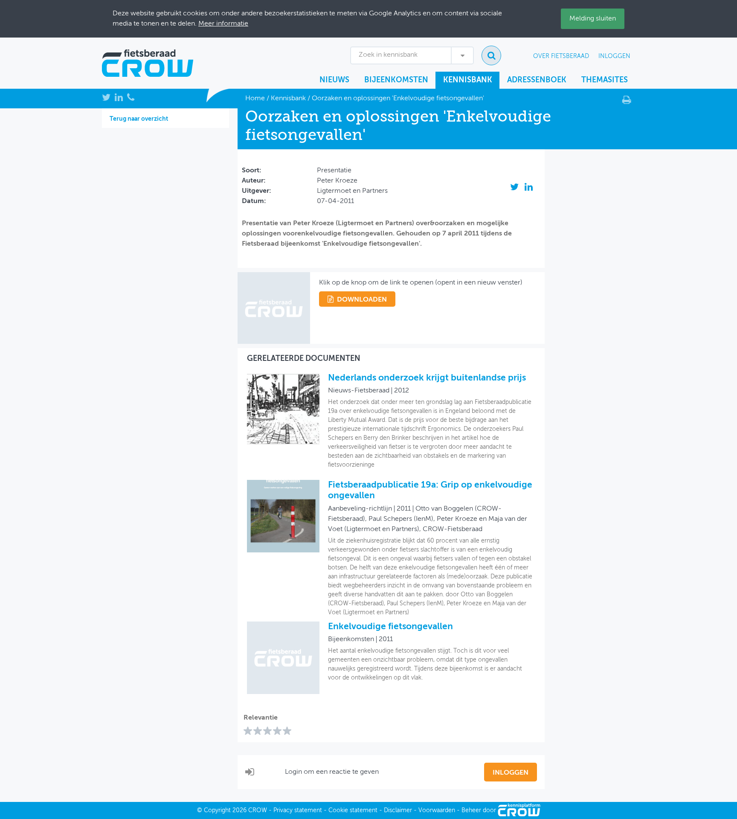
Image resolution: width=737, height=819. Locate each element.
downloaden (362, 299)
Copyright (217, 810)
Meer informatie (223, 23)
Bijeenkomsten (396, 80)
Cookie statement (352, 810)
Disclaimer (398, 810)
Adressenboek (536, 80)
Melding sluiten (592, 18)
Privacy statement (297, 810)
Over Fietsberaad (561, 56)
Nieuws (334, 80)
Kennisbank (467, 80)
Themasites (604, 80)
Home (255, 98)
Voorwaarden (436, 810)
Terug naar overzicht (139, 119)
